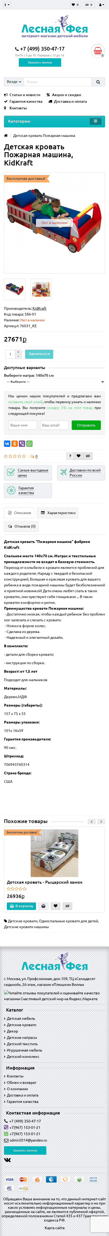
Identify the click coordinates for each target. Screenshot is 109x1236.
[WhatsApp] (29, 444)
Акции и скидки (66, 95)
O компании (17, 1089)
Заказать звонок (40, 62)
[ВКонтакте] (7, 444)
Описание (22, 513)
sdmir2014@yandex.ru (28, 1140)
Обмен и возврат (21, 1082)
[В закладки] (78, 456)
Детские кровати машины (26, 927)
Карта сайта (55, 1228)
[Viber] (22, 444)
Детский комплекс (23, 1056)
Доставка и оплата (70, 101)
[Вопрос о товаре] (70, 456)
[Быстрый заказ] (43, 906)
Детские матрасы (22, 1037)
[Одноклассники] (14, 444)
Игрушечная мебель (24, 1050)
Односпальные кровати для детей (68, 921)
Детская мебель (21, 1018)
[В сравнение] (88, 456)
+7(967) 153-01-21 (25, 1127)
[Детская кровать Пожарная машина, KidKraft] (14, 289)
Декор (12, 1031)
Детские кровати (22, 921)
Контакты (18, 108)
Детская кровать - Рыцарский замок (45, 882)
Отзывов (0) (25, 526)
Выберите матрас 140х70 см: (29, 375)
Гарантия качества (26, 101)
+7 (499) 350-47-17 (25, 1121)
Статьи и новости (25, 95)
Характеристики (61, 513)
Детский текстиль (22, 1044)
